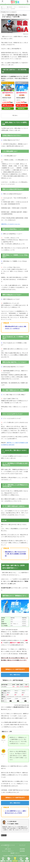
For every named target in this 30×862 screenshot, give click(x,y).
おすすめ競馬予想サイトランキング (8, 846)
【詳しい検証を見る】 (15, 674)
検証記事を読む (7, 108)
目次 (13, 115)
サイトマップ (22, 845)
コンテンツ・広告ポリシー (8, 851)
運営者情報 (22, 849)
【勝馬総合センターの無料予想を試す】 (15, 669)
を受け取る (7, 105)
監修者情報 (22, 851)
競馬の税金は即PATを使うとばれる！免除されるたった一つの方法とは (15, 327)
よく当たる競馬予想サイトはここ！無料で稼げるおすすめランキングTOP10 (15, 812)
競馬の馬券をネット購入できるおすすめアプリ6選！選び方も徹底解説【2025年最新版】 (15, 553)
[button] (27, 442)
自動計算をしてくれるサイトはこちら (10, 224)
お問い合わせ (8, 849)
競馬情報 (4, 835)
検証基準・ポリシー (15, 853)
